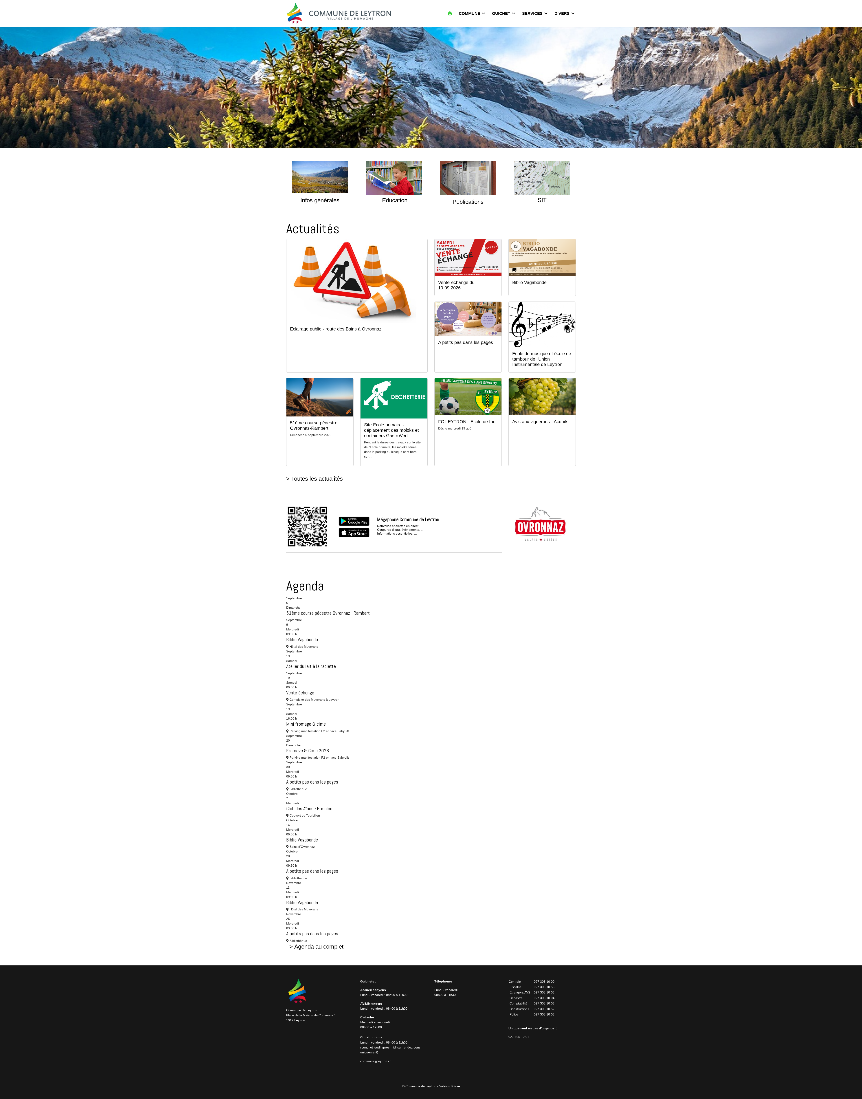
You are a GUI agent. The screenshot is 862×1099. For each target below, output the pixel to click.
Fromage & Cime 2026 (307, 750)
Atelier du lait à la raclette (311, 666)
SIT (542, 200)
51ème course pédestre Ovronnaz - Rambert (328, 613)
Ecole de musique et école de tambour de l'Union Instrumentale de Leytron (541, 359)
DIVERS (562, 13)
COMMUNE (469, 13)
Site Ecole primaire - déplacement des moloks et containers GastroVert (391, 430)
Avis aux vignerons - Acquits (540, 421)
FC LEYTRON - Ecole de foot (467, 421)
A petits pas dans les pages (465, 342)
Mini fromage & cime (306, 724)
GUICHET (501, 13)
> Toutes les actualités (314, 478)
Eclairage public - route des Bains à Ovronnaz (335, 328)
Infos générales (319, 200)
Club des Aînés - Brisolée (309, 808)
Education (394, 200)
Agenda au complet (318, 946)
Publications (468, 201)
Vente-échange (300, 692)
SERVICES (532, 13)
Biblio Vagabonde (529, 282)
